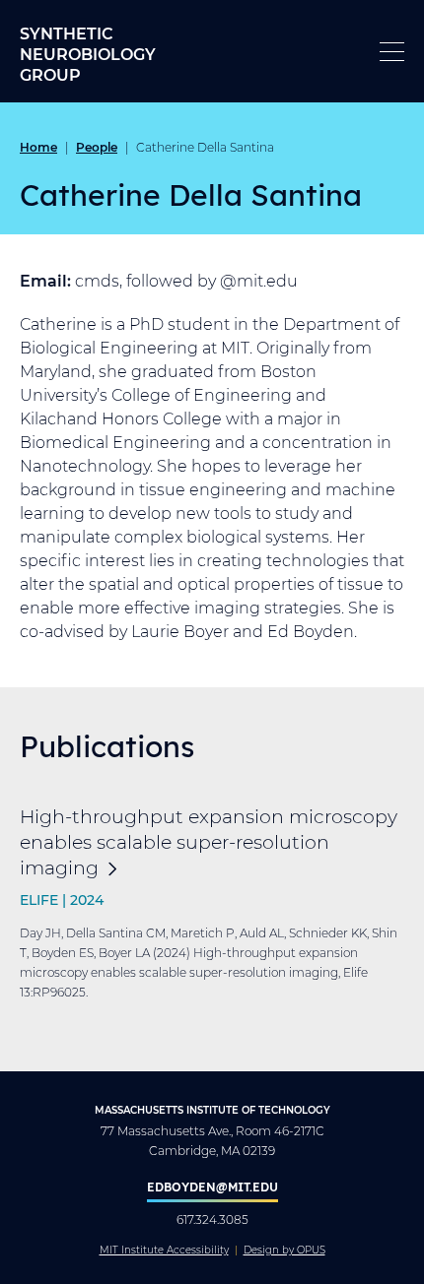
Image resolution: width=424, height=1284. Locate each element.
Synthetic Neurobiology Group (88, 54)
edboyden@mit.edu (212, 1186)
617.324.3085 (212, 1219)
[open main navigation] (392, 51)
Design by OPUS (284, 1250)
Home (38, 147)
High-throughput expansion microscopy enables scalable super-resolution (208, 841)
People (96, 147)
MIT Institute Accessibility (164, 1250)
